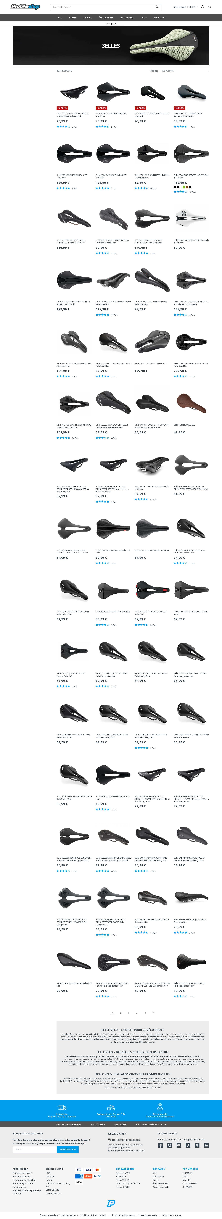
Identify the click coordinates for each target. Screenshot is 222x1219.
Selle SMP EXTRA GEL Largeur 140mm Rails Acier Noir (152, 920)
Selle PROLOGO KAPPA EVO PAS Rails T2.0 (190, 613)
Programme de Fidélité (24, 1180)
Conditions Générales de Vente (93, 1215)
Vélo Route (158, 1176)
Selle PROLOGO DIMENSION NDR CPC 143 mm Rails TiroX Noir (74, 426)
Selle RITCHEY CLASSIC (184, 425)
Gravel (156, 1180)
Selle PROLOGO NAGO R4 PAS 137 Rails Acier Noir (152, 115)
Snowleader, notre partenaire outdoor (27, 1192)
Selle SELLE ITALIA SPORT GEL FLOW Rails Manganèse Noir (112, 241)
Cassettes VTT (123, 1173)
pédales (149, 1034)
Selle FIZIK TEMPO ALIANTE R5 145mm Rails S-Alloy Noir (191, 736)
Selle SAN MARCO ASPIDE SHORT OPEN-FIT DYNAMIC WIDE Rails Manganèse (111, 922)
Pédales (137, 1087)
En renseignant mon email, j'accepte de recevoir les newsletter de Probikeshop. (48, 1143)
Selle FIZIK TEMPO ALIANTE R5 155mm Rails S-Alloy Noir (74, 797)
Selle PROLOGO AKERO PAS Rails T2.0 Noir (113, 797)
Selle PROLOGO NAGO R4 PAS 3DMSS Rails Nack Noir (191, 364)
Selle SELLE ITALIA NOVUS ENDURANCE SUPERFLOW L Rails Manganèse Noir (113, 859)
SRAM (185, 1176)
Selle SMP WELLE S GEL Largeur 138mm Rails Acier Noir (113, 303)
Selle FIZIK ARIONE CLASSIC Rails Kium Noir (74, 984)
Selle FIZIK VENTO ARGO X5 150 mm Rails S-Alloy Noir (73, 613)
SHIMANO (187, 1173)
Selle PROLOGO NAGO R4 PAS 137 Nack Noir (111, 176)
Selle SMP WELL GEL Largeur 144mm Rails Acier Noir (151, 303)
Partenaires (167, 1215)
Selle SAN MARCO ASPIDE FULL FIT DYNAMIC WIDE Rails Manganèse (189, 859)
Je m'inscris (68, 1149)
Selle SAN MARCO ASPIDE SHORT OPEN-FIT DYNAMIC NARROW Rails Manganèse (72, 922)
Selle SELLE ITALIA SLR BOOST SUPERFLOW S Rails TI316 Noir (148, 241)
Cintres (130, 1087)
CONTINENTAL (190, 1183)
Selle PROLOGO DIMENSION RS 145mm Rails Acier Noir (188, 115)
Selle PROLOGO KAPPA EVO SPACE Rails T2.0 (150, 613)
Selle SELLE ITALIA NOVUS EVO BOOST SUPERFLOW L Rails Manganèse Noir (74, 859)
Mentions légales (68, 1215)
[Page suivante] (153, 1012)
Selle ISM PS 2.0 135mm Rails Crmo (150, 363)
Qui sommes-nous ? (23, 1173)
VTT (155, 1173)
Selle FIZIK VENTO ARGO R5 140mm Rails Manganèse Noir (112, 674)
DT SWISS (187, 1186)
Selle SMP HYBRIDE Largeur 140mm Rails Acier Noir (190, 920)
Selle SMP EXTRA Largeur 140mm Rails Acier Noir (152, 487)
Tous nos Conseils (22, 1176)
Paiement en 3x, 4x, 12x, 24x (58, 1185)
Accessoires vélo (161, 1186)
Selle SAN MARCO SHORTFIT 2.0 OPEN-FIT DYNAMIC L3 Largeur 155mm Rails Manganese (191, 799)
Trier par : (154, 70)
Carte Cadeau (52, 1189)
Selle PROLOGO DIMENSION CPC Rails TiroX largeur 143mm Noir (191, 303)
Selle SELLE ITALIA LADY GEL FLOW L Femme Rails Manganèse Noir (112, 426)
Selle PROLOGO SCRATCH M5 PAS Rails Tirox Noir (191, 176)
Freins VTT (121, 1176)
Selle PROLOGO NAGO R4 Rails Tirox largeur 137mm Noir (73, 303)
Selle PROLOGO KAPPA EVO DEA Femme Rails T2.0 (71, 674)
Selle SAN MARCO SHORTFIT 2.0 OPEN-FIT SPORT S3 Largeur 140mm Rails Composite (112, 489)
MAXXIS (186, 1180)
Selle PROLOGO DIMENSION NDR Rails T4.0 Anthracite (152, 176)
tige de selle (130, 1056)
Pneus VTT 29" (123, 1180)
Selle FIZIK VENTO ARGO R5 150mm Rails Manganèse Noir (190, 551)
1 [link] (112, 1012)
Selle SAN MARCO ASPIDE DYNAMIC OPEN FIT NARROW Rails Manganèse (151, 859)
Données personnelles (148, 1215)
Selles (144, 1087)
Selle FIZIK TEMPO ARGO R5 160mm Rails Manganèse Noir (190, 674)
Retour (49, 1180)
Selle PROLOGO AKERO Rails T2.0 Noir (152, 550)
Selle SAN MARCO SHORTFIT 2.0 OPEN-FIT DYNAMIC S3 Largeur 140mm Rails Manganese (152, 799)
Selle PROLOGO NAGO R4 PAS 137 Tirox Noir (72, 176)
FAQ (48, 1173)
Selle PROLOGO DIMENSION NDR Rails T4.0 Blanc (191, 241)
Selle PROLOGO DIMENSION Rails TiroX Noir (111, 115)
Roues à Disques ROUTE (128, 1183)
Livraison (50, 1176)
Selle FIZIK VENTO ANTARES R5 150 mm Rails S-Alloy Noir (151, 736)
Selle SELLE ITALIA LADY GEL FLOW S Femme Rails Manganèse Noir (112, 984)
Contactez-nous (54, 1193)
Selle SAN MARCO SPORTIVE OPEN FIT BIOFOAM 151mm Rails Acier (152, 426)
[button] (209, 7)
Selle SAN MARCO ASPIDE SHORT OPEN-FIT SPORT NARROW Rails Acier (191, 487)
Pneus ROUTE (122, 1186)
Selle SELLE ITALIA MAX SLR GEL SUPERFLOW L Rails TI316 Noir (71, 241)
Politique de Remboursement (122, 1215)
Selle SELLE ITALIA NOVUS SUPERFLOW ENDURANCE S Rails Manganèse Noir (152, 984)
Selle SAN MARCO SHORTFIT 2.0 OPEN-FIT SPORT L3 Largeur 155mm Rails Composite (73, 489)
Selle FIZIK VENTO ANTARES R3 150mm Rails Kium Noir (113, 364)
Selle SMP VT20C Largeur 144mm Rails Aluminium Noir (74, 364)
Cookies (178, 1215)
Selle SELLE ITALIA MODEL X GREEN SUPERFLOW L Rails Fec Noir (72, 115)
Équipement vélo (161, 1183)
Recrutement (19, 1186)
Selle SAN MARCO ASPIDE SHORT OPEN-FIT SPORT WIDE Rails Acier (72, 551)
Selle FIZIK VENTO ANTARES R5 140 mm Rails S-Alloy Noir (112, 736)
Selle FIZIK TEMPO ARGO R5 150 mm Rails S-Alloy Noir (73, 736)
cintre (158, 1034)
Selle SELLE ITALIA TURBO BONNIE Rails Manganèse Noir (189, 984)
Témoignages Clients (23, 1183)
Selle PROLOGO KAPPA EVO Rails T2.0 (113, 611)
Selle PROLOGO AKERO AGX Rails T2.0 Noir (113, 551)
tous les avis (145, 1124)
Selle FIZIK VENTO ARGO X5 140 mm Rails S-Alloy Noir (151, 674)
